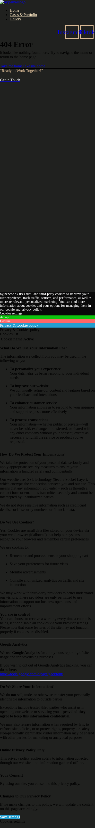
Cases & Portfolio (23, 15)
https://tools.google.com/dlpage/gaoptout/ (31, 674)
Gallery (15, 19)
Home (14, 10)
